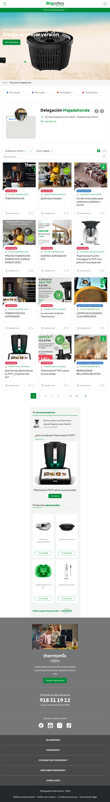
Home (5, 83)
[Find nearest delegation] (5, 4)
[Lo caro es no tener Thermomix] (54, 292)
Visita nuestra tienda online (53, 10)
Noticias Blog (11, 191)
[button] (105, 4)
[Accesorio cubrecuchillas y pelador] (43, 525)
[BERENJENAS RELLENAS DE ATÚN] (90, 350)
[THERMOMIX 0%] (19, 178)
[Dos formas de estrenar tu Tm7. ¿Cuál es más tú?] (19, 350)
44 (70, 395)
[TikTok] (69, 725)
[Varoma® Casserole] (66, 525)
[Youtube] (50, 725)
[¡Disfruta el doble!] (54, 178)
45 (76, 395)
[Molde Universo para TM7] (43, 571)
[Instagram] (60, 725)
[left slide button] (5, 62)
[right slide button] (13, 62)
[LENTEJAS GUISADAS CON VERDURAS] (90, 292)
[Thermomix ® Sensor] (66, 571)
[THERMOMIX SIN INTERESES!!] (19, 292)
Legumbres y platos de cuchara (90, 306)
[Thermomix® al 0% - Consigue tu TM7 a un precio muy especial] (90, 235)
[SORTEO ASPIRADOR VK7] (54, 235)
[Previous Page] (24, 396)
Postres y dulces (84, 191)
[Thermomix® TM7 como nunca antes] (54, 350)
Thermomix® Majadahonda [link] (20, 83)
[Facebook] (41, 725)
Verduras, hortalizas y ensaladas (90, 363)
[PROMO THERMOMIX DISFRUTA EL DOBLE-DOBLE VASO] (19, 235)
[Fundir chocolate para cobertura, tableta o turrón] (90, 178)
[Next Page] (85, 396)
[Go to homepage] (55, 4)
